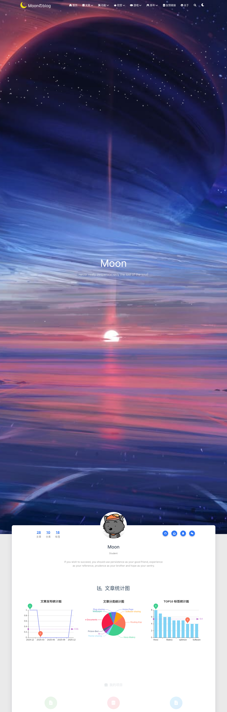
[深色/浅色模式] (203, 5)
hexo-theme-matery (51, 700)
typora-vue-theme (176, 700)
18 (58, 532)
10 (48, 532)
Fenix (113, 700)
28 (39, 532)
